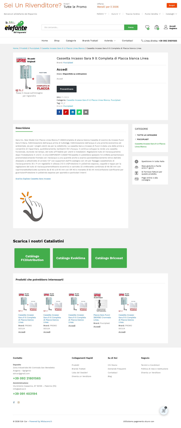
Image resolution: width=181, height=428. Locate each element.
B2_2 (63, 103)
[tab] (24, 129)
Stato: (59, 74)
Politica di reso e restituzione (154, 369)
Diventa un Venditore (81, 376)
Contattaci (127, 41)
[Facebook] (14, 402)
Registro (173, 28)
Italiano (100, 14)
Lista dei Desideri (80, 373)
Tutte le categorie (147, 135)
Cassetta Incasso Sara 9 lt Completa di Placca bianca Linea (27, 318)
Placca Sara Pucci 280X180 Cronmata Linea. (102, 317)
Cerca (130, 27)
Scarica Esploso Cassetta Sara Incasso (33, 179)
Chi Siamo (112, 365)
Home (45, 41)
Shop (56, 41)
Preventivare (66, 89)
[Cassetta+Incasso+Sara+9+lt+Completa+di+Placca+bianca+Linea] (72, 112)
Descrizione (23, 128)
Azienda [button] (108, 41)
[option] (28, 315)
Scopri (172, 5)
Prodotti (75, 365)
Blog (110, 376)
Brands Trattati (90, 41)
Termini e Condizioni (150, 365)
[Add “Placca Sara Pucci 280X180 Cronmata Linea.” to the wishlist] (105, 309)
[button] (35, 309)
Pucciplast (68, 63)
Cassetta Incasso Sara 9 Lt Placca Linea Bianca (88, 100)
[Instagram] (18, 402)
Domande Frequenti (117, 369)
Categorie (71, 41)
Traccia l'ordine (133, 14)
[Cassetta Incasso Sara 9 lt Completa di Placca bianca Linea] (59, 112)
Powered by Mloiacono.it (40, 421)
